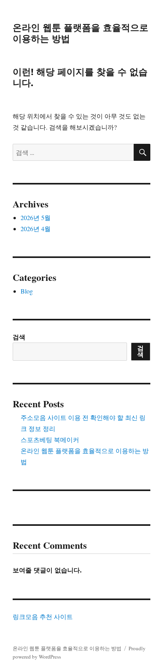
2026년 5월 (36, 217)
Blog (27, 291)
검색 (19, 336)
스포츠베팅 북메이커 (50, 439)
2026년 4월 (36, 228)
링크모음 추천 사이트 (43, 616)
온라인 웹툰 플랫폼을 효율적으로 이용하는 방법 (67, 648)
